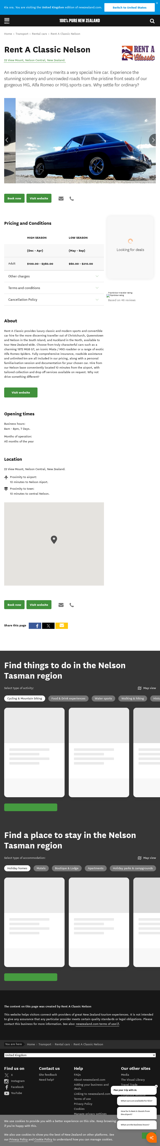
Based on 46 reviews (122, 300)
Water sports (103, 698)
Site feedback (48, 1074)
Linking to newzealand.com (92, 1094)
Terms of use (82, 1099)
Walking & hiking (132, 698)
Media (125, 1074)
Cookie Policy (43, 1139)
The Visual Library (133, 1079)
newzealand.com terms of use (97, 1024)
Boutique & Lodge (67, 868)
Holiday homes (17, 868)
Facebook (17, 1087)
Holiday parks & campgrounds (133, 868)
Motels (41, 868)
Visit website (39, 198)
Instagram (17, 1081)
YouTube (16, 1093)
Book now (14, 198)
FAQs (77, 1074)
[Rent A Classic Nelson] (138, 53)
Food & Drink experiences (68, 698)
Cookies (79, 1109)
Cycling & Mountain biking (24, 698)
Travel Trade (129, 1084)
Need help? (46, 1079)
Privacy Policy (83, 1104)
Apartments (96, 868)
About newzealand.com (89, 1079)
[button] (6, 20)
